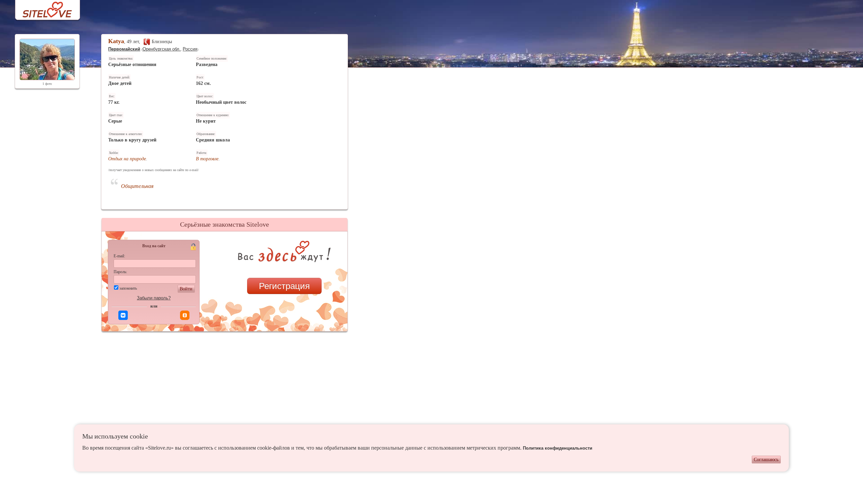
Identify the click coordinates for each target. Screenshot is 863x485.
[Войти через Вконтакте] (123, 315)
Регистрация (284, 286)
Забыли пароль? (154, 297)
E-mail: (119, 256)
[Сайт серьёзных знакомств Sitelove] (42, 8)
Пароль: (120, 271)
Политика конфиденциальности (557, 448)
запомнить (128, 288)
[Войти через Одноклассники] (184, 315)
